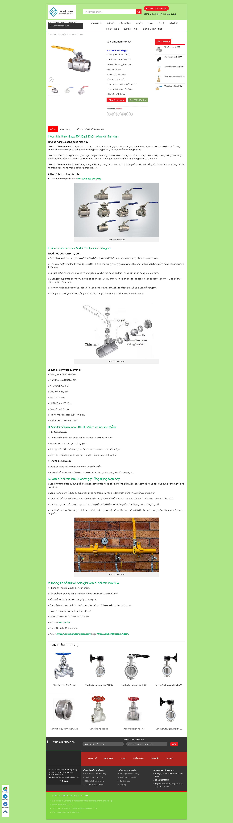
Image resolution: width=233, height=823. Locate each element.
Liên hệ (161, 23)
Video (150, 23)
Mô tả (52, 129)
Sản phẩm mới (163, 41)
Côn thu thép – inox (152, 29)
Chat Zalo (5, 799)
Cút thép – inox (131, 29)
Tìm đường (5, 792)
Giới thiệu (110, 23)
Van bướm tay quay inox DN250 (99, 685)
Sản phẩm (124, 23)
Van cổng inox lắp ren (99, 729)
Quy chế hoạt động (128, 777)
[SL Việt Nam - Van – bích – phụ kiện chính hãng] (63, 12)
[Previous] (52, 60)
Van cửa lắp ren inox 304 (134, 729)
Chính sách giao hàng (94, 781)
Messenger (5, 807)
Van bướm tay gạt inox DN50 (134, 685)
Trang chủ (96, 23)
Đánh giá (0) (65, 129)
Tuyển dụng (138, 758)
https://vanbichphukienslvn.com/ (113, 633)
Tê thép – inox (112, 29)
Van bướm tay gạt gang (89, 178)
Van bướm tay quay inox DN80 (169, 729)
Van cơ (71, 34)
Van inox (80, 34)
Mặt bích (173, 23)
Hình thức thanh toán (94, 784)
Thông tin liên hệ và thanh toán (90, 129)
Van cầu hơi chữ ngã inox (64, 685)
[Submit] (138, 11)
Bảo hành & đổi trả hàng (95, 773)
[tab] (53, 129)
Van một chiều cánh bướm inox (64, 729)
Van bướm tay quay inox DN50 (169, 685)
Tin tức (139, 23)
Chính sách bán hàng (94, 777)
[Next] (99, 60)
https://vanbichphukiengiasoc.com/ (74, 633)
